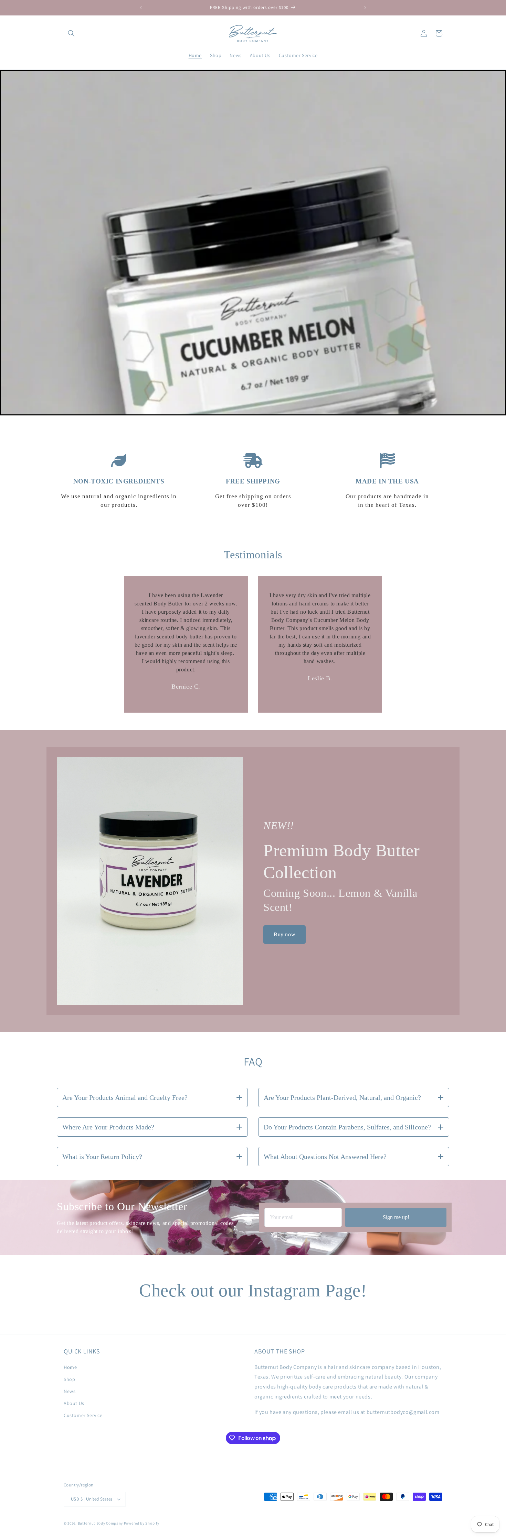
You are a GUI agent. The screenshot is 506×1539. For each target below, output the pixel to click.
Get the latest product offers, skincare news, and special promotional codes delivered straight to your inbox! (145, 1227)
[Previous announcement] (140, 7)
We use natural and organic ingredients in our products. (119, 501)
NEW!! (278, 825)
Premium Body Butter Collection (343, 861)
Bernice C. (185, 686)
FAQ (253, 1062)
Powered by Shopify (141, 1523)
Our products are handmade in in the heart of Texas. (387, 501)
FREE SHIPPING (253, 481)
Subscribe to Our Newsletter (122, 1206)
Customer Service (83, 1415)
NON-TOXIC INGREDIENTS (119, 481)
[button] (71, 33)
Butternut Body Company (100, 1523)
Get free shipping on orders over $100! (253, 501)
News (69, 1391)
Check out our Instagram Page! (253, 1290)
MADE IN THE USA (387, 481)
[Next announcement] (365, 7)
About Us (74, 1403)
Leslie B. (320, 678)
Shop (69, 1379)
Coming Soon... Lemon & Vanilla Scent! (340, 900)
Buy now (284, 934)
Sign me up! (396, 1217)
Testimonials (253, 554)
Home (70, 1367)
